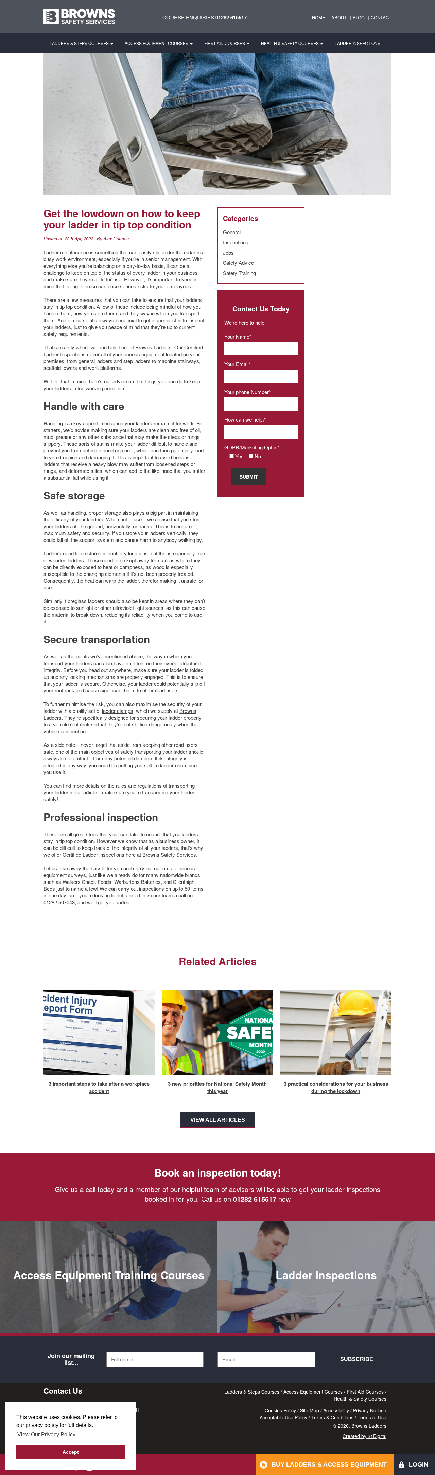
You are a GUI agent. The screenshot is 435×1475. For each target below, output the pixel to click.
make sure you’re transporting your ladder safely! (119, 796)
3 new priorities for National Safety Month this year (217, 1087)
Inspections (235, 242)
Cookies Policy (280, 1410)
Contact (381, 17)
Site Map (309, 1410)
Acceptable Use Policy (283, 1417)
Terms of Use (372, 1417)
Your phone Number (246, 391)
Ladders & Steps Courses (80, 43)
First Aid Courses (225, 43)
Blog (359, 17)
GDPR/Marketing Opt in (250, 447)
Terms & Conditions (332, 1417)
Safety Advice (238, 262)
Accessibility (336, 1410)
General (232, 232)
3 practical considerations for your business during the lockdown (336, 1087)
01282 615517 (231, 17)
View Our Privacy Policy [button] (46, 1434)
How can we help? (244, 419)
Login (418, 1464)
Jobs (228, 252)
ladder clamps (117, 710)
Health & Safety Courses (290, 43)
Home (318, 17)
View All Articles (217, 1120)
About (339, 17)
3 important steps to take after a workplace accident (99, 1087)
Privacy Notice (368, 1410)
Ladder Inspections (357, 43)
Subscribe (356, 1359)
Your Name (236, 336)
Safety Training (239, 272)
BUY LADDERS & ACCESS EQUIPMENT (329, 1464)
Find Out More (108, 1319)
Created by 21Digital (364, 1436)
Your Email (236, 363)
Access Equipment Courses (157, 43)
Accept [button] (71, 1452)
